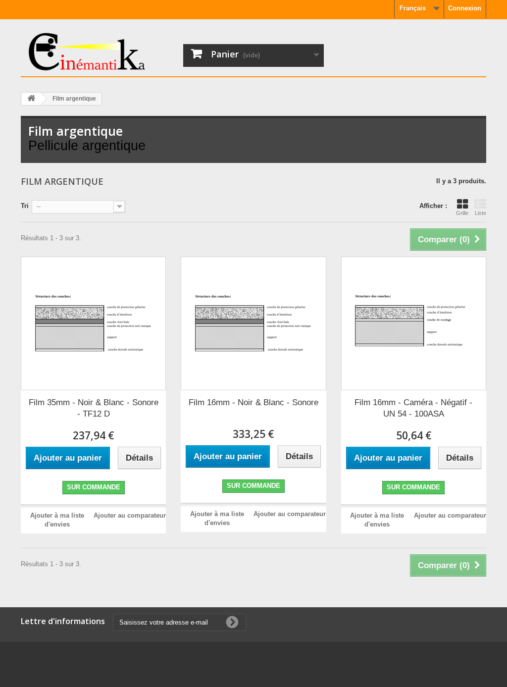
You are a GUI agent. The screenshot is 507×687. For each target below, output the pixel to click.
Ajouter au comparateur (130, 515)
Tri (25, 206)
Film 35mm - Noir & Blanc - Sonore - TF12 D (93, 408)
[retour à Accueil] (31, 99)
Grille (462, 213)
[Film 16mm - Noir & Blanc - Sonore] (253, 323)
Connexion (464, 8)
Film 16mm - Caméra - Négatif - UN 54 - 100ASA (413, 408)
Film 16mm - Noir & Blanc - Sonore (253, 402)
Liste (480, 213)
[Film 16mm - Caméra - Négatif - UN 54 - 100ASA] (413, 323)
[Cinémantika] (98, 51)
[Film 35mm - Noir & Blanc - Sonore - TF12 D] (93, 323)
